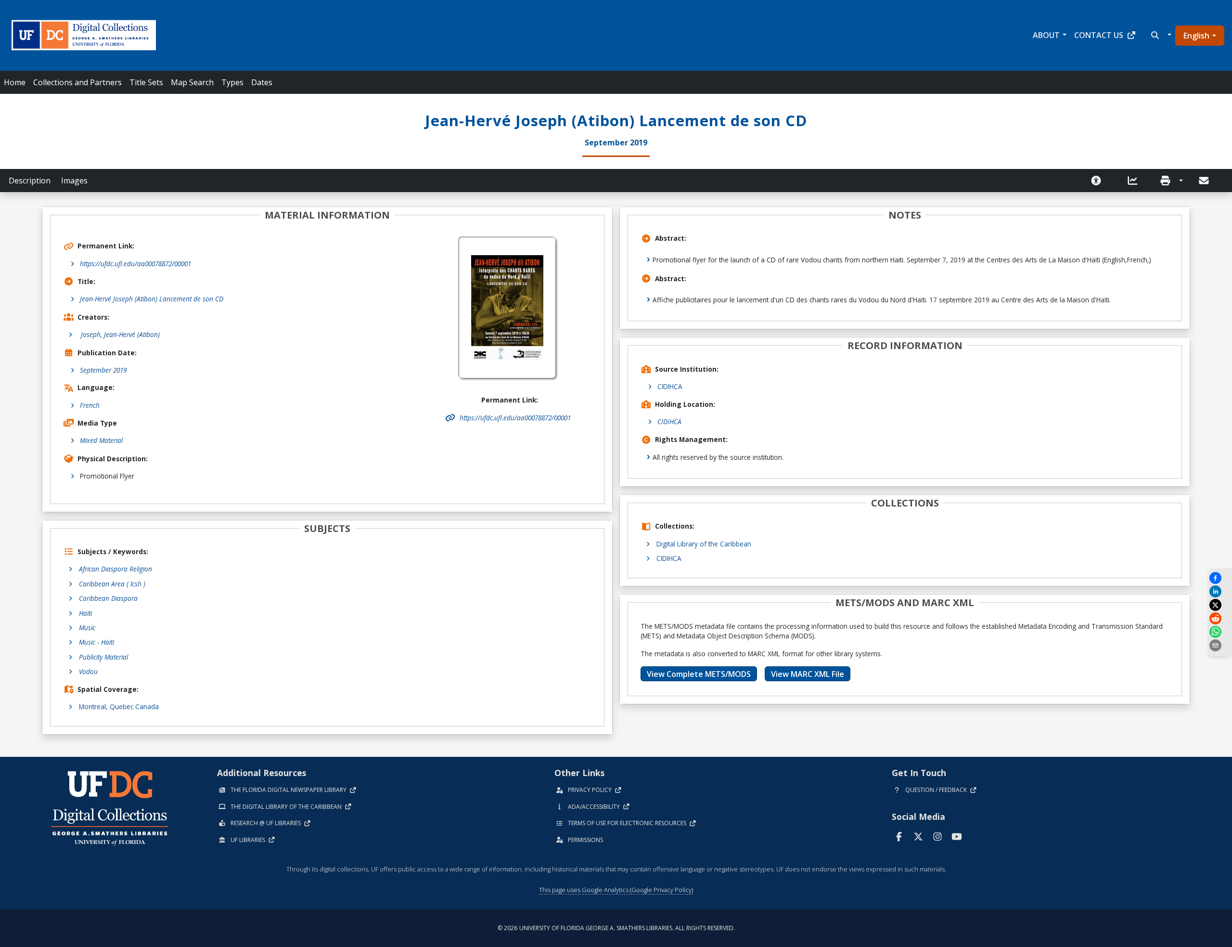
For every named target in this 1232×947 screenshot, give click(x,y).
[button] (1160, 35)
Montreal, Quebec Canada (119, 706)
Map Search (192, 82)
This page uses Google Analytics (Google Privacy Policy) (616, 889)
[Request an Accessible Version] (1099, 180)
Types (232, 82)
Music (87, 627)
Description (30, 180)
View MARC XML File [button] (807, 674)
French (90, 405)
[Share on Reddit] (1220, 618)
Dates (261, 82)
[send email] (1220, 645)
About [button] (1046, 35)
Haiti (85, 613)
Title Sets (146, 82)
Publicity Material (103, 657)
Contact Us (1098, 35)
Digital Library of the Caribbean (703, 543)
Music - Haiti (96, 642)
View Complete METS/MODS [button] (699, 674)
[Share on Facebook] (1220, 578)
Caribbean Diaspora (108, 598)
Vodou (88, 671)
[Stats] (1135, 180)
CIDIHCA (669, 386)
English (1196, 35)
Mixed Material (101, 440)
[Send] (1204, 180)
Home (15, 82)
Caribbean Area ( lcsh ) (112, 583)
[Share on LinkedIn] (1220, 591)
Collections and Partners (77, 82)
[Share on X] (1220, 605)
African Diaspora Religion (115, 568)
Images (74, 180)
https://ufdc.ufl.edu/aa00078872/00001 (135, 263)
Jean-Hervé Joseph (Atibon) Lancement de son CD (151, 298)
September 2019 (103, 370)
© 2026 (616, 928)
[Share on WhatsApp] (1220, 632)
